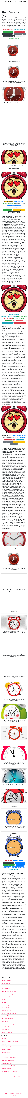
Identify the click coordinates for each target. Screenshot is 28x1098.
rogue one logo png (14, 314)
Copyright (14, 1095)
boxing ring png (20, 437)
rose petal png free (22, 316)
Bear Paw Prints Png (6, 988)
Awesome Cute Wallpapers (8, 1060)
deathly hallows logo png (19, 34)
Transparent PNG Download (14, 1)
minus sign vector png (21, 203)
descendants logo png (8, 34)
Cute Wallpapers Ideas (7, 1063)
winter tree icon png (20, 865)
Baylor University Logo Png (8, 1024)
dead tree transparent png (9, 36)
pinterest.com (9, 974)
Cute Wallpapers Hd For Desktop (9, 1071)
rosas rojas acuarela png (19, 323)
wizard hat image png (20, 863)
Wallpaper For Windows (7, 1068)
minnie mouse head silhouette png (14, 208)
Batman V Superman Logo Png (9, 1013)
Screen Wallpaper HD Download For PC (11, 1076)
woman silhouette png (14, 869)
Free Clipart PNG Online (7, 1055)
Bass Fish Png (5, 1021)
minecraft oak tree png (19, 201)
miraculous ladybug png (14, 212)
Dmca (6, 1093)
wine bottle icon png (17, 860)
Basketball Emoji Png (6, 1010)
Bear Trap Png (5, 1002)
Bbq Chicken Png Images (7, 1018)
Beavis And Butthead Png (7, 1016)
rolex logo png (8, 320)
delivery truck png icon (19, 29)
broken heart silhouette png (10, 437)
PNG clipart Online (6, 1052)
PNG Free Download (6, 1049)
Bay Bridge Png (5, 1005)
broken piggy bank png (7, 435)
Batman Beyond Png (6, 996)
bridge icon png (19, 439)
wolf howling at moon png (9, 865)
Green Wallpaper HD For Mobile (9, 1057)
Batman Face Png (6, 983)
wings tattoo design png (8, 863)
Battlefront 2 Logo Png (7, 1032)
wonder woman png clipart (18, 867)
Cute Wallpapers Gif (6, 1074)
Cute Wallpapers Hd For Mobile (9, 1066)
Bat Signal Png (5, 999)
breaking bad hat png (7, 442)
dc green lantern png (8, 31)
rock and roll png (8, 318)
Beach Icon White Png (7, 980)
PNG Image (4, 1038)
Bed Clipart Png (5, 1007)
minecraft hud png (8, 210)
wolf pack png (9, 860)
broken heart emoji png (10, 439)
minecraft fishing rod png (18, 210)
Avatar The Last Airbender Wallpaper (10, 1041)
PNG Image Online (6, 1044)
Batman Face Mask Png (7, 994)
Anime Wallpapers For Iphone (8, 1046)
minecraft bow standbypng (8, 203)
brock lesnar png (14, 444)
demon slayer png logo (19, 31)
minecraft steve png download (14, 205)
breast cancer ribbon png (19, 442)
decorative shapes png (14, 38)
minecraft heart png (8, 201)
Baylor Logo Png (5, 1029)
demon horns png (20, 36)
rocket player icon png (18, 320)
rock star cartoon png (18, 318)
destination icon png (8, 29)
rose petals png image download (9, 316)
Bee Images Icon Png (6, 986)
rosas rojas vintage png (8, 323)
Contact (12, 1093)
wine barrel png (7, 867)
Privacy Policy (19, 1093)
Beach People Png (6, 1026)
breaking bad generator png (20, 435)
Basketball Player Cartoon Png (9, 991)
